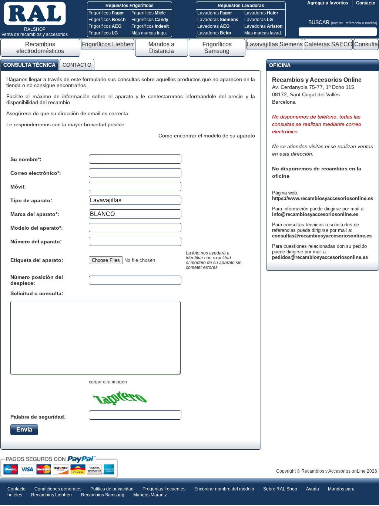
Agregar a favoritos (327, 3)
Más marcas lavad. (263, 33)
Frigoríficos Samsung (217, 47)
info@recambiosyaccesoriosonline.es (315, 214)
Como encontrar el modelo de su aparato (206, 136)
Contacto (365, 3)
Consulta (366, 44)
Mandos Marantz (150, 494)
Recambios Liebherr (51, 494)
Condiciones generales (57, 489)
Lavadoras (214, 13)
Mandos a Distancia (161, 47)
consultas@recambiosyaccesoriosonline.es (322, 236)
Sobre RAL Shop (280, 489)
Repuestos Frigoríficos (129, 5)
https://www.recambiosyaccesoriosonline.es (322, 198)
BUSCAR (342, 22)
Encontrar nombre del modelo (224, 489)
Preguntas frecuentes (163, 489)
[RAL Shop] (35, 23)
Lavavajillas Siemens (274, 44)
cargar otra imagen (108, 382)
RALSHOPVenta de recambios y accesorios (34, 32)
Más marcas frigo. (149, 33)
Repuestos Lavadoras (241, 5)
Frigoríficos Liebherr (107, 44)
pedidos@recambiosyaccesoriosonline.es (320, 257)
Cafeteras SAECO (328, 44)
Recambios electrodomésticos (40, 47)
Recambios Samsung (102, 494)
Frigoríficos (106, 13)
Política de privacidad (112, 489)
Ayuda (312, 489)
